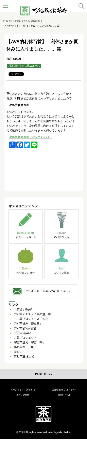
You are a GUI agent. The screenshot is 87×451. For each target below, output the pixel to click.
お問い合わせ (64, 395)
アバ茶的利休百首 (25, 328)
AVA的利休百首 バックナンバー (30, 137)
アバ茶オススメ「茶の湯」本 (32, 314)
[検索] (81, 6)
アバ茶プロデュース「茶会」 (32, 318)
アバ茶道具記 (22, 333)
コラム (27, 21)
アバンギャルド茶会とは (23, 389)
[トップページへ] (43, 414)
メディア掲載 (22, 395)
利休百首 (36, 21)
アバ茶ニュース (30, 65)
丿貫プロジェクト (25, 337)
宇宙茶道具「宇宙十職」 (29, 342)
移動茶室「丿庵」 (25, 347)
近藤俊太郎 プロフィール (64, 389)
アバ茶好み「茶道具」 (28, 323)
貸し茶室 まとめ (24, 356)
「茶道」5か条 (23, 309)
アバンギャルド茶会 (12, 21)
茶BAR (18, 351)
